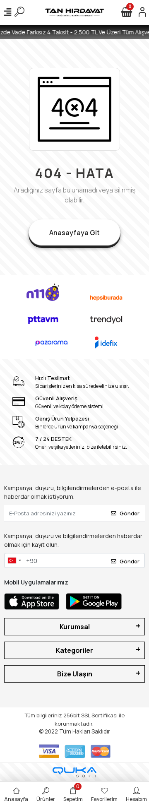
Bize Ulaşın (74, 673)
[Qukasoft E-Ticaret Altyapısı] (74, 772)
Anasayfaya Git (74, 232)
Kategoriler (74, 650)
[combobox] (14, 560)
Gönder (129, 513)
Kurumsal (75, 626)
